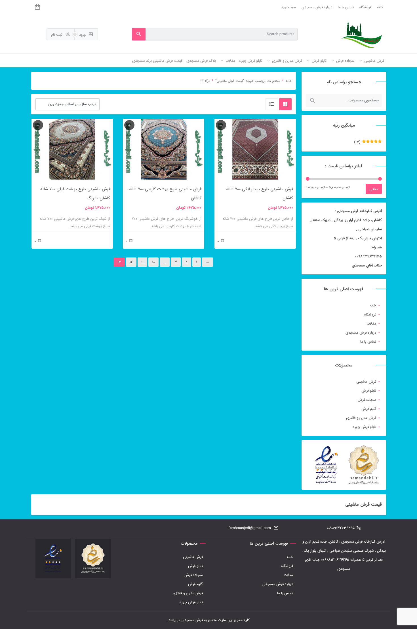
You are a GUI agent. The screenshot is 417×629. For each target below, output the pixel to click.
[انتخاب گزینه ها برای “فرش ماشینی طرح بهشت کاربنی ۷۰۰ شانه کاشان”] (129, 125)
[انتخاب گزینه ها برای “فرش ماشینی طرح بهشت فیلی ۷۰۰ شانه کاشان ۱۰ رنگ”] (38, 125)
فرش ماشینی (366, 382)
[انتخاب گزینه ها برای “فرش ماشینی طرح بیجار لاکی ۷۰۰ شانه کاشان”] (221, 125)
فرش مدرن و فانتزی (361, 418)
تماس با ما (346, 7)
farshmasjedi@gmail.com (249, 528)
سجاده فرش (367, 400)
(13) (368, 143)
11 (142, 262)
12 (131, 262)
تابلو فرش (368, 391)
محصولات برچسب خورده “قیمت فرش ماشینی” (247, 81)
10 (153, 262)
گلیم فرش (368, 409)
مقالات (371, 324)
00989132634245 (341, 528)
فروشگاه (365, 7)
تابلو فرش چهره (364, 427)
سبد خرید (288, 7)
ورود (83, 35)
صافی (373, 189)
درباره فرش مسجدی (317, 7)
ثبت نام (57, 35)
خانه (380, 7)
